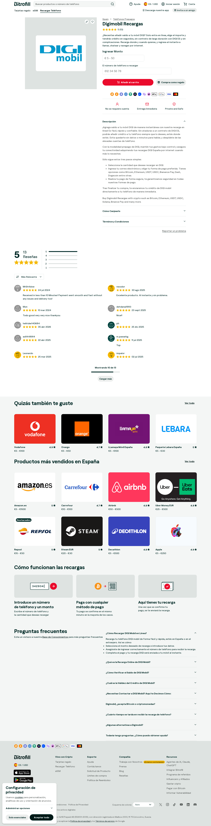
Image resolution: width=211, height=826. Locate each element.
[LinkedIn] (188, 804)
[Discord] (195, 804)
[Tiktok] (174, 804)
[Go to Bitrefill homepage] (22, 4)
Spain (105, 19)
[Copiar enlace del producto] (87, 22)
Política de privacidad (80, 821)
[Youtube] (181, 804)
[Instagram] (167, 804)
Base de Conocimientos (55, 636)
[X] (160, 804)
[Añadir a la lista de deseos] (92, 22)
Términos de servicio (105, 821)
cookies (19, 797)
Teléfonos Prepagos (124, 19)
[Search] (112, 4)
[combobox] (71, 4)
